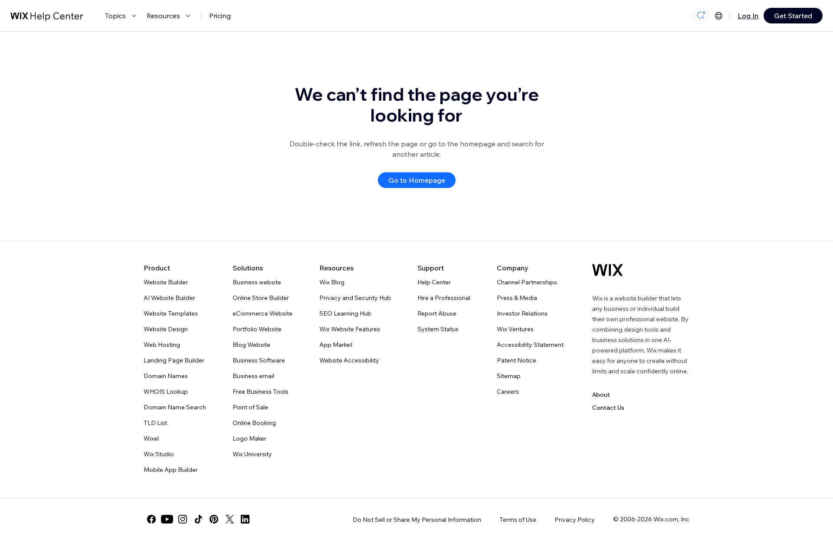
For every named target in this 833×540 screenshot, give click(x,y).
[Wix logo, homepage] (607, 270)
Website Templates (171, 313)
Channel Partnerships (527, 282)
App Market (335, 345)
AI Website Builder (169, 298)
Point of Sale (250, 407)
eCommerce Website (262, 313)
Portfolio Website (257, 329)
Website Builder (166, 282)
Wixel (151, 438)
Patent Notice (516, 360)
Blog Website (251, 345)
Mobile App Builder (171, 470)
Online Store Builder (261, 298)
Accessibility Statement (530, 345)
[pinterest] (214, 519)
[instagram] (182, 519)
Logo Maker (249, 438)
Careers (508, 391)
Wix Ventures (515, 329)
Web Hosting (162, 345)
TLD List (155, 423)
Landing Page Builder (174, 360)
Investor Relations (522, 313)
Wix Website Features (349, 329)
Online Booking (254, 423)
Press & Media (517, 298)
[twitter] (229, 519)
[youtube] (167, 519)
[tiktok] (198, 519)
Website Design (166, 329)
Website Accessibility (349, 360)
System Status (438, 329)
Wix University (252, 454)
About (601, 394)
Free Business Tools (261, 391)
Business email (253, 376)
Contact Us (608, 408)
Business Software (259, 360)
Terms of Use (517, 520)
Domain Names (166, 376)
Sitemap (509, 376)
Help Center (434, 282)
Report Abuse (436, 313)
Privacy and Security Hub (355, 298)
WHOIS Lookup (166, 391)
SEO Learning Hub (345, 313)
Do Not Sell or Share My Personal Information (417, 520)
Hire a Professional (443, 298)
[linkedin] (245, 519)
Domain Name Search (175, 407)
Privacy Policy (574, 520)
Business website (257, 282)
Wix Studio (159, 454)
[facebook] (151, 519)
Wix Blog (331, 282)
